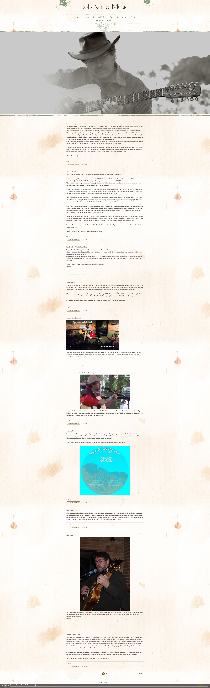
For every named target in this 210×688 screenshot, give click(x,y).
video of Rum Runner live (74, 318)
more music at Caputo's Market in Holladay (80, 373)
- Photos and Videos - (99, 17)
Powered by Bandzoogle (105, 682)
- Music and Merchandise (105, 20)
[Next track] (8, 685)
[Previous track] (2, 685)
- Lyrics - (87, 17)
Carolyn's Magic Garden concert (76, 124)
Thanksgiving (70, 282)
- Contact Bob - (114, 17)
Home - (77, 17)
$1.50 (200, 685)
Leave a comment (73, 164)
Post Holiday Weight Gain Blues (76, 247)
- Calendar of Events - (128, 17)
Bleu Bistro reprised (72, 510)
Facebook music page (73, 634)
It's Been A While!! (72, 172)
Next (140, 674)
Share (85, 164)
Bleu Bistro (69, 535)
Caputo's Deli (70, 431)
